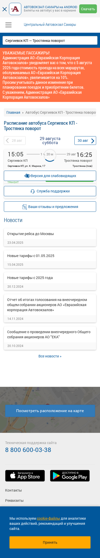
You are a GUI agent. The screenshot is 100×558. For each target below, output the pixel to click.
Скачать (88, 8)
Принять (50, 542)
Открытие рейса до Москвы (30, 233)
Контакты (13, 490)
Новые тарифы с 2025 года (30, 277)
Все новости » (50, 356)
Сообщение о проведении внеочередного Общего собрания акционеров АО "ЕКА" (49, 334)
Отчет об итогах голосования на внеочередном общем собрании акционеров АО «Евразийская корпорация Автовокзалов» (47, 304)
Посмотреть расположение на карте (50, 410)
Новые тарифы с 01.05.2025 (30, 255)
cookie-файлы (48, 518)
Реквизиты (14, 500)
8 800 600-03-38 (28, 450)
